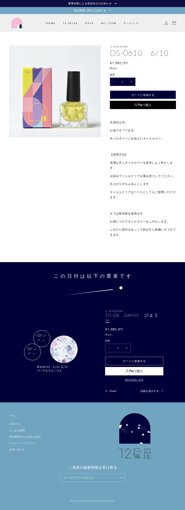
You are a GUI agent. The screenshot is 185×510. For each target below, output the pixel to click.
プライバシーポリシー (22, 443)
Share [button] (117, 244)
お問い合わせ (17, 449)
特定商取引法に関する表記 (25, 436)
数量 (112, 74)
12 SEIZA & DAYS (87, 501)
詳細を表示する (150, 391)
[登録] (121, 477)
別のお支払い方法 (143, 113)
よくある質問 (17, 430)
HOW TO (14, 424)
